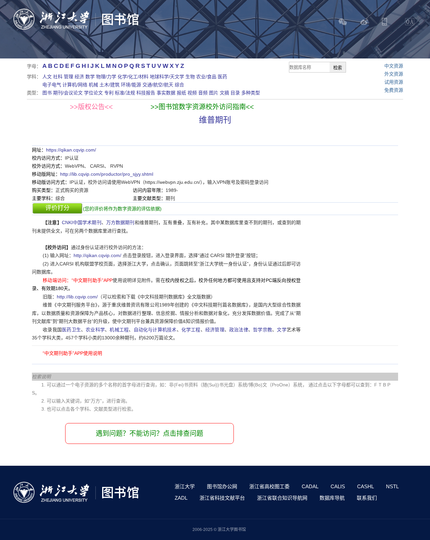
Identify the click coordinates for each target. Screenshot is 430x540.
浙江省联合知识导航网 (282, 498)
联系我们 (367, 498)
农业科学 (95, 329)
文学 (281, 329)
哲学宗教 (262, 329)
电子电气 (51, 84)
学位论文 (93, 92)
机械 (93, 84)
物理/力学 (106, 76)
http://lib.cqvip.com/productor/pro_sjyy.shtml (106, 174)
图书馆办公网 (222, 486)
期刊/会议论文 (68, 92)
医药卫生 (71, 329)
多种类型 (250, 92)
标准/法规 (125, 92)
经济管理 (214, 329)
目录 (235, 92)
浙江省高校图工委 (269, 486)
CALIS (338, 486)
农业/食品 (206, 76)
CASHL (365, 486)
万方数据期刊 (120, 222)
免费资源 (393, 90)
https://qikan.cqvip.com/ (71, 150)
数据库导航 (332, 498)
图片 (213, 92)
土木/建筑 (109, 84)
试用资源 (393, 82)
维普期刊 (215, 119)
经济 (79, 76)
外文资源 (393, 74)
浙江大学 (185, 486)
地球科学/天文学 (167, 76)
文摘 (224, 92)
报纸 (181, 92)
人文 (47, 76)
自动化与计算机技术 (155, 329)
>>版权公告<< (91, 107)
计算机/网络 (74, 84)
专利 (109, 92)
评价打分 (57, 208)
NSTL (392, 486)
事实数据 (166, 92)
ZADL (181, 498)
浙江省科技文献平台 (222, 498)
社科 (57, 76)
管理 (68, 76)
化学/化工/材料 (133, 76)
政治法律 (238, 329)
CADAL (310, 486)
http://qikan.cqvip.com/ (97, 255)
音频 (203, 92)
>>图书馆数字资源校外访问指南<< (202, 107)
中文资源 (393, 66)
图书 (47, 92)
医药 (222, 76)
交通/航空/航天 (157, 84)
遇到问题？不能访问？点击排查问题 (149, 433)
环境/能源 (131, 84)
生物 (190, 76)
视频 (192, 92)
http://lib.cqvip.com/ (77, 296)
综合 (179, 84)
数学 (90, 76)
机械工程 (119, 329)
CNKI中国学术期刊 (81, 222)
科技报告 (145, 92)
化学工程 (191, 329)
